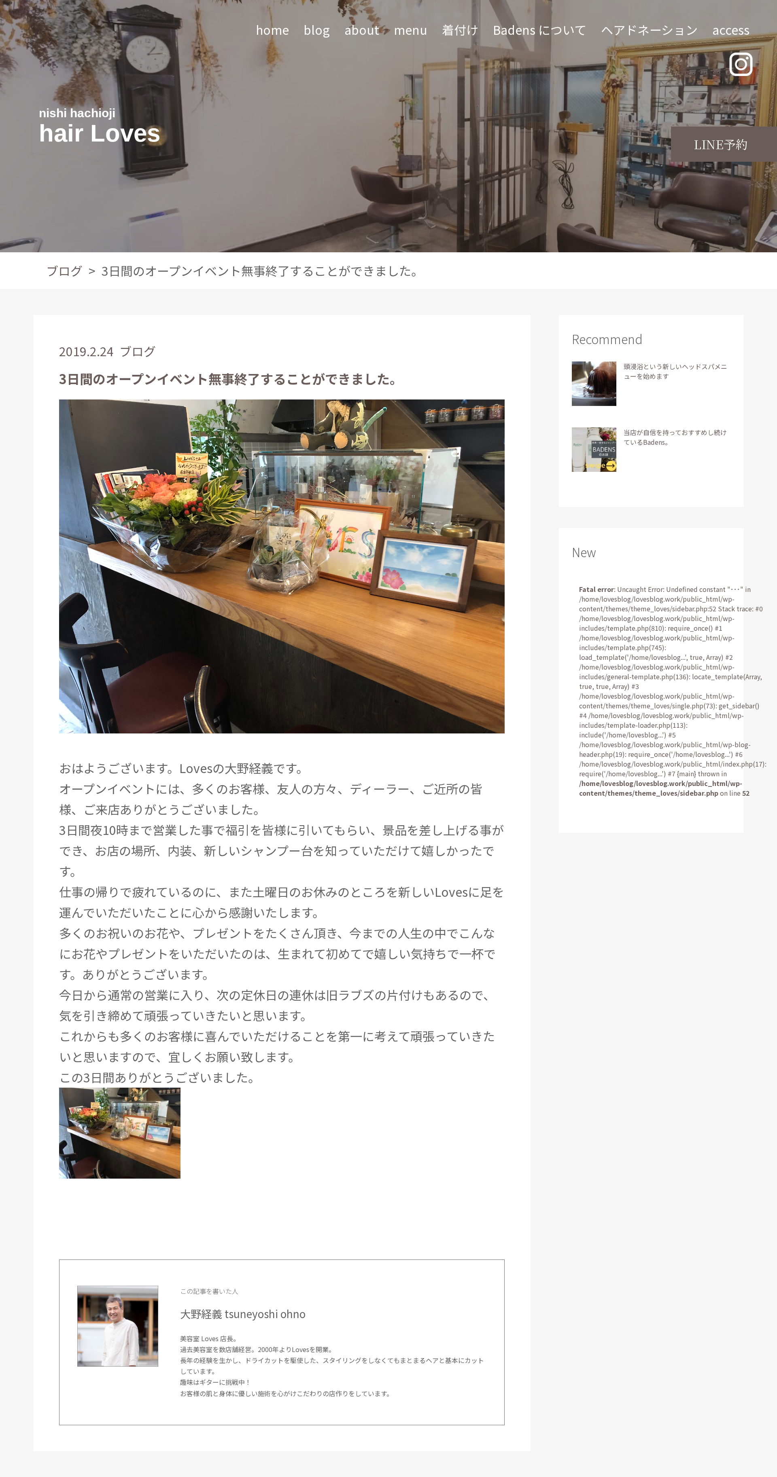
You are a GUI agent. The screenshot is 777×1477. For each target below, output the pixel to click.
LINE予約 (721, 144)
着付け (460, 29)
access (730, 29)
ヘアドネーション (649, 29)
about (361, 29)
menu (410, 29)
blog (317, 29)
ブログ (64, 270)
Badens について (539, 29)
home (272, 29)
